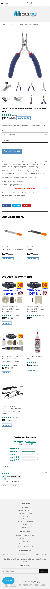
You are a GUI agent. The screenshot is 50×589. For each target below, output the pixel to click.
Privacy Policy (25, 516)
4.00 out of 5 (31, 442)
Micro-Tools (18, 582)
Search (25, 508)
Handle (5, 130)
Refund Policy (25, 541)
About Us (25, 527)
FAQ (25, 524)
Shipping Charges (25, 510)
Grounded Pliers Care (25, 547)
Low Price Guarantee (25, 522)
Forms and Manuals (25, 513)
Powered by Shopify (32, 582)
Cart (47, 3)
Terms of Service (25, 544)
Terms (25, 519)
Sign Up (44, 571)
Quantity (5, 140)
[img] (6, 473)
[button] (7, 115)
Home (4, 25)
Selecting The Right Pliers (23, 193)
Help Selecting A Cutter (25, 535)
